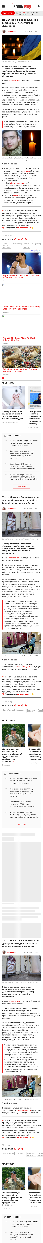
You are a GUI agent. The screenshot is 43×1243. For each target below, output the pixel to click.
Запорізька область (31, 711)
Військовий (17, 244)
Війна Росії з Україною (6, 245)
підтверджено (17, 183)
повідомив (14, 1224)
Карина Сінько (13, 31)
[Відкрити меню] (3, 6)
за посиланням (24, 227)
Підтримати (8, 13)
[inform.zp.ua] (21, 6)
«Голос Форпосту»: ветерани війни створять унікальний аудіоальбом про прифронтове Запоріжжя (12, 755)
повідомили (15, 80)
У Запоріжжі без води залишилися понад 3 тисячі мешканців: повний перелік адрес (12, 415)
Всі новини (22, 486)
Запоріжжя (36, 244)
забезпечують (24, 667)
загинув (26, 171)
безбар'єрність (8, 710)
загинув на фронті (26, 245)
